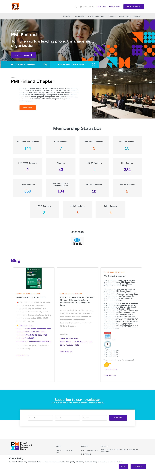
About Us (66, 16)
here (115, 369)
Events (111, 16)
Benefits (84, 446)
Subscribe (118, 418)
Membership (79, 16)
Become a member (133, 6)
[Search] (75, 7)
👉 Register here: (25, 325)
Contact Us (89, 7)
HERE (77, 345)
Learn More (27, 107)
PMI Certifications (96, 16)
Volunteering (124, 16)
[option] (77, 241)
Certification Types (89, 450)
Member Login (114, 7)
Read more (21, 355)
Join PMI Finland (22, 55)
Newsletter (138, 16)
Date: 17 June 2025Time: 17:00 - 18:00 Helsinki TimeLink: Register (76, 342)
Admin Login (101, 7)
